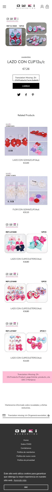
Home (26, 440)
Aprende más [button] (20, 480)
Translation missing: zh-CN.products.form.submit (26, 78)
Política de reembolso (26, 452)
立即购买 (26, 86)
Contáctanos (26, 448)
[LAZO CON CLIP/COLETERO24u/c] (26, 238)
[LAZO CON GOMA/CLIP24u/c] (26, 139)
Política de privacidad (26, 460)
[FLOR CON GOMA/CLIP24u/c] (26, 188)
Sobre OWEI (26, 444)
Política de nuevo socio (26, 456)
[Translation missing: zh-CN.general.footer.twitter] (19, 95)
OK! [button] (26, 487)
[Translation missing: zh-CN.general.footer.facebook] (26, 95)
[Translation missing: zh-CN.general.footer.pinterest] (33, 95)
